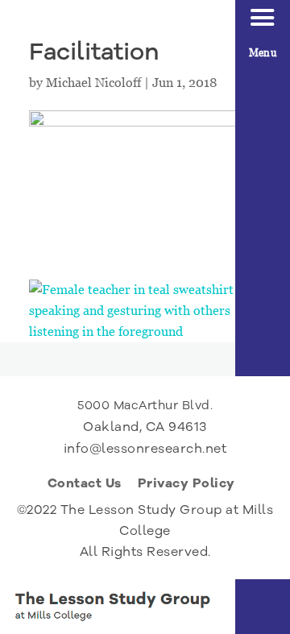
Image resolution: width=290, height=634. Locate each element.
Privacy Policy (186, 485)
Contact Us (85, 485)
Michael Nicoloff (93, 82)
